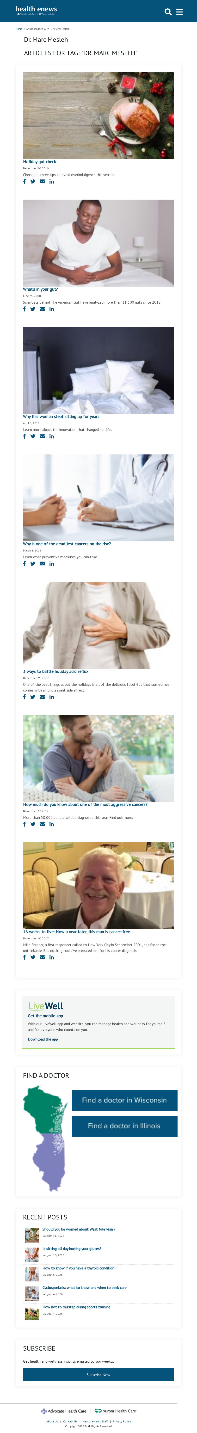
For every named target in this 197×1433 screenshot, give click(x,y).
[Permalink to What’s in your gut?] (98, 242)
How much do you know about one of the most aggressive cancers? (85, 804)
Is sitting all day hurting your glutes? (72, 1249)
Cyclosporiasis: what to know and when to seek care (85, 1288)
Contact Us (70, 1421)
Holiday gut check (39, 161)
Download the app (43, 1039)
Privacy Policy (122, 1421)
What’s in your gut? (40, 289)
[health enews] (36, 11)
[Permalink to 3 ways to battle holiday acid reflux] (98, 624)
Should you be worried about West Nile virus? (79, 1229)
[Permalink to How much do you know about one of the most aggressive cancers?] (98, 758)
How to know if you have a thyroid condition (78, 1268)
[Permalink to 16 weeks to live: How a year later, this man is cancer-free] (98, 885)
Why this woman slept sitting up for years (61, 416)
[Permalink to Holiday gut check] (98, 115)
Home (19, 29)
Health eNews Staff (95, 1421)
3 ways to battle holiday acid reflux (55, 671)
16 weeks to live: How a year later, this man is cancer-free (76, 931)
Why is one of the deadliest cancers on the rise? (67, 543)
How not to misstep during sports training (76, 1307)
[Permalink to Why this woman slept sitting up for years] (98, 370)
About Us (52, 1421)
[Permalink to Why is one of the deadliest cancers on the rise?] (98, 497)
